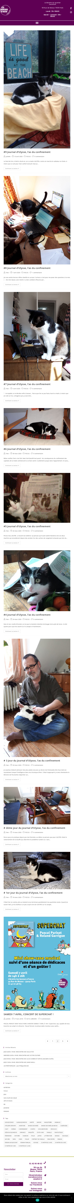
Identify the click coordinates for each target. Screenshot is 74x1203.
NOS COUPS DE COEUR (10, 1098)
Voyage (35, 1142)
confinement (23, 1129)
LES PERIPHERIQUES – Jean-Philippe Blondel (16, 1066)
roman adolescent (11, 1142)
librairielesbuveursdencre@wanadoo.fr (35, 1177)
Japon (39, 1136)
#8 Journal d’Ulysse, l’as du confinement (27, 268)
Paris (20, 1139)
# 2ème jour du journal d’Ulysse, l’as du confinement (34, 827)
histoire (17, 1136)
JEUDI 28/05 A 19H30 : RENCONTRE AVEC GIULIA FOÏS (19, 1052)
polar (27, 1139)
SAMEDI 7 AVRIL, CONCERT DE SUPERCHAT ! (28, 1014)
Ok (37, 1200)
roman (60, 1139)
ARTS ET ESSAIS (8, 1101)
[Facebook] (71, 8)
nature (7, 1139)
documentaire (43, 1129)
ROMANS (6, 1111)
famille (49, 1132)
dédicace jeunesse (11, 1132)
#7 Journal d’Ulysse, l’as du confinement (27, 384)
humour (25, 1136)
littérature (48, 1136)
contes (32, 1129)
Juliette (8, 156)
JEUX (5, 1094)
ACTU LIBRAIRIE (32, 1019)
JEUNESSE (6, 1108)
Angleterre (48, 1122)
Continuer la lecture (13, 168)
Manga (57, 1136)
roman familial (26, 1142)
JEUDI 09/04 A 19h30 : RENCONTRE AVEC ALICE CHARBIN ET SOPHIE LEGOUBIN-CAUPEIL (29, 1059)
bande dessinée (33, 1126)
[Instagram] (71, 12)
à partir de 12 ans (24, 1146)
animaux (57, 1122)
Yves (7, 273)
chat (6, 1129)
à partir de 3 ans (46, 1142)
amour (39, 1122)
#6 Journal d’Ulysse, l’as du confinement (27, 449)
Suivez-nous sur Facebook (36, 1184)
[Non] (72, 1198)
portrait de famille (38, 1139)
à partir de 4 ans (60, 1142)
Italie (33, 1136)
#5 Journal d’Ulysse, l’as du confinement (27, 526)
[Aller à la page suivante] (68, 1041)
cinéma (13, 1129)
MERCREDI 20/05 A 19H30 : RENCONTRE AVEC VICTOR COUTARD (22, 1055)
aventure (22, 1126)
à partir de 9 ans (10, 1146)
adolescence (9, 1122)
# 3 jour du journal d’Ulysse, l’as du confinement (32, 760)
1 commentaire (37, 273)
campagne (64, 1126)
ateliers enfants (10, 1126)
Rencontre (51, 1139)
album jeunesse (22, 1122)
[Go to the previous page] (48, 1041)
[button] (37, 23)
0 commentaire (39, 156)
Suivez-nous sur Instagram (35, 1190)
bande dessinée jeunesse (49, 1126)
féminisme (8, 1136)
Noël (14, 1139)
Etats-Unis (40, 1132)
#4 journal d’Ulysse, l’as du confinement (27, 614)
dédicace (54, 1129)
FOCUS (28, 156)
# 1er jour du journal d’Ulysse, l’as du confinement (33, 892)
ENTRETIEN (7, 1087)
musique (65, 1136)
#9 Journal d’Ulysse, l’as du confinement (27, 152)
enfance (22, 1132)
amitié (32, 1122)
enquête (31, 1132)
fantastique (59, 1132)
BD (4, 1104)
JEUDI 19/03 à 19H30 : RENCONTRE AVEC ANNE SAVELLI (19, 1062)
